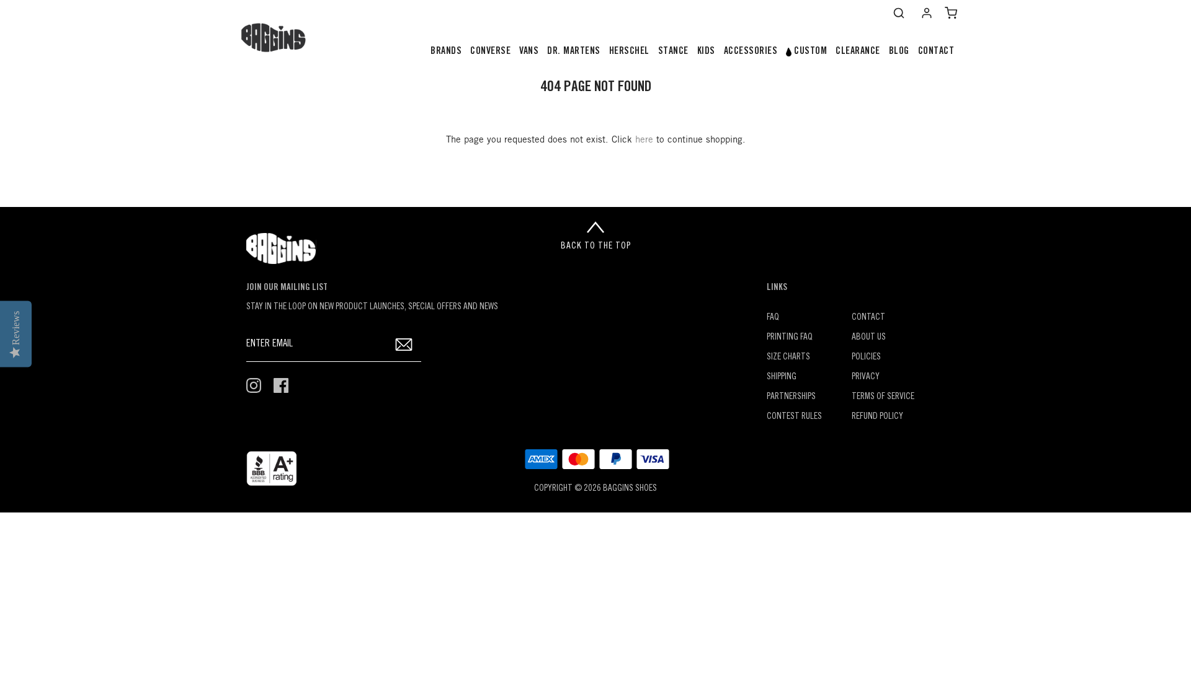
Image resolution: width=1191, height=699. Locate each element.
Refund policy (877, 416)
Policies (866, 357)
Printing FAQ (790, 337)
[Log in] (926, 13)
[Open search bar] (899, 13)
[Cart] (950, 13)
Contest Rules (794, 416)
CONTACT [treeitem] (936, 51)
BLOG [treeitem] (899, 51)
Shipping (781, 377)
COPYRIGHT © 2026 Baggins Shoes (595, 488)
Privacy (866, 377)
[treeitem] (446, 51)
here (644, 140)
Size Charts (788, 357)
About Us (869, 337)
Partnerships (791, 397)
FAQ (773, 317)
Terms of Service (883, 397)
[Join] (404, 344)
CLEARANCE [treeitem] (858, 51)
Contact (868, 317)
